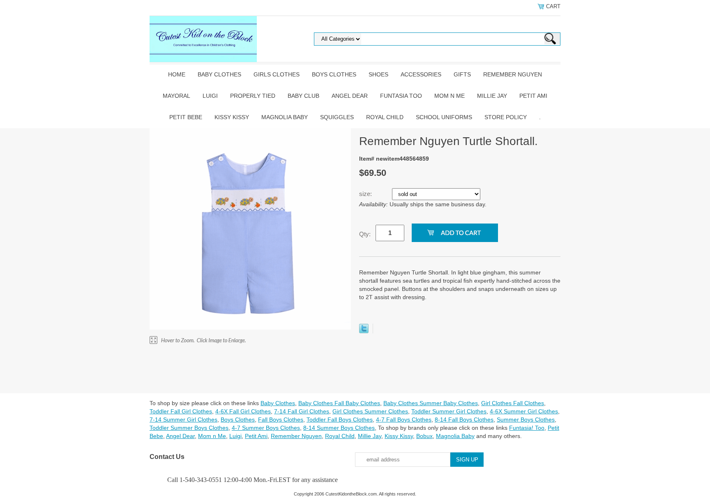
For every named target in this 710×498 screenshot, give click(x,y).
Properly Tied (252, 95)
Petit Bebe (185, 117)
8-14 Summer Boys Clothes (339, 427)
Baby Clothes (219, 74)
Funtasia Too (401, 95)
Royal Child (384, 117)
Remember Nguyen (512, 74)
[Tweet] (364, 331)
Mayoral (176, 95)
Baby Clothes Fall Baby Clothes (339, 403)
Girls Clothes (277, 74)
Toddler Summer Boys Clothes (189, 427)
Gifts (462, 74)
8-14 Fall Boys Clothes (464, 419)
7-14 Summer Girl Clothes (183, 419)
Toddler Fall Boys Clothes (340, 419)
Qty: (365, 234)
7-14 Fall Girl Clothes (301, 411)
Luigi (210, 95)
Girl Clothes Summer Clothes (370, 411)
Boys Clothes (334, 74)
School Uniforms (444, 117)
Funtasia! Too (526, 427)
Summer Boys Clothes (526, 419)
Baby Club (303, 95)
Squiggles (337, 117)
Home (176, 74)
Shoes (378, 74)
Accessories (421, 74)
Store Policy (505, 117)
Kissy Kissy (231, 117)
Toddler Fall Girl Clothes (181, 411)
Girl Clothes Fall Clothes (512, 403)
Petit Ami (533, 95)
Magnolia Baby (284, 117)
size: (366, 193)
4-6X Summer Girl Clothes (524, 411)
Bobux (424, 436)
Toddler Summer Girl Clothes (448, 411)
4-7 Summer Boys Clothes (266, 427)
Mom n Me (449, 95)
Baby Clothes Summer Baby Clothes (430, 403)
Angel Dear (350, 95)
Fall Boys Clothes (280, 419)
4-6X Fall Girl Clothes (243, 411)
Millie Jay (492, 95)
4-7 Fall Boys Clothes (403, 419)
